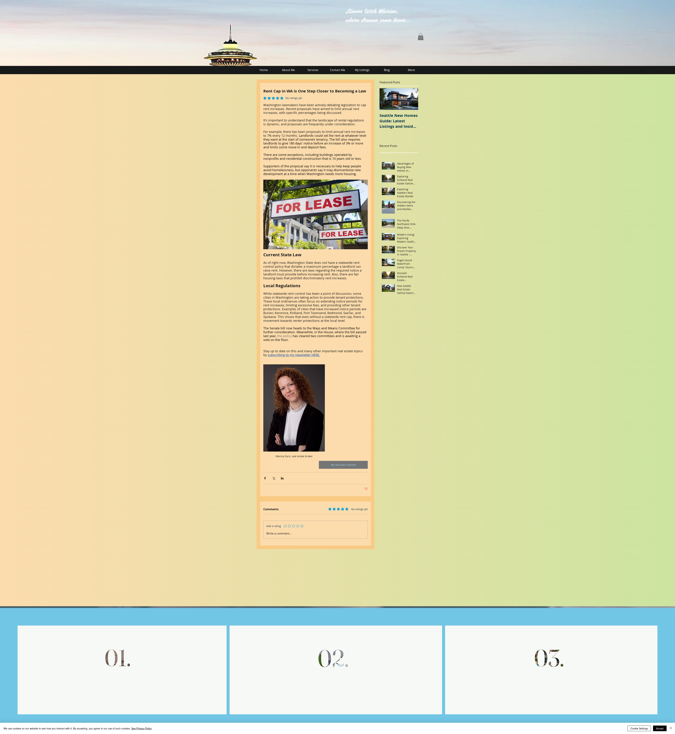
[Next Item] (412, 99)
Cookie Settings (639, 728)
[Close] (671, 728)
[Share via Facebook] (265, 478)
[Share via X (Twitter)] (273, 478)
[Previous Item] (385, 99)
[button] (421, 36)
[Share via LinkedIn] (282, 478)
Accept (660, 728)
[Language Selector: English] (228, 10)
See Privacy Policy (141, 728)
